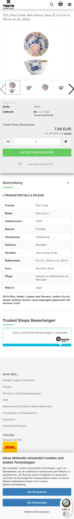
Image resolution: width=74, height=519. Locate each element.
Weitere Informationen (37, 511)
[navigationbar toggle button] (69, 4)
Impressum (9, 419)
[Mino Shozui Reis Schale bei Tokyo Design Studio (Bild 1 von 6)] (37, 51)
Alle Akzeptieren (37, 491)
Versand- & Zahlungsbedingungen (22, 393)
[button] (8, 142)
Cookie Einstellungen (15, 425)
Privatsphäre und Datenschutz (20, 412)
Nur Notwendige (37, 502)
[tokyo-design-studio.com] (7, 4)
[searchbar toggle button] (51, 4)
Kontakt (7, 386)
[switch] (66, 514)
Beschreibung (12, 183)
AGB (5, 399)
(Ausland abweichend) (43, 115)
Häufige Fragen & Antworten (19, 380)
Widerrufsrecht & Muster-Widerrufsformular (27, 406)
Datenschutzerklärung (14, 484)
